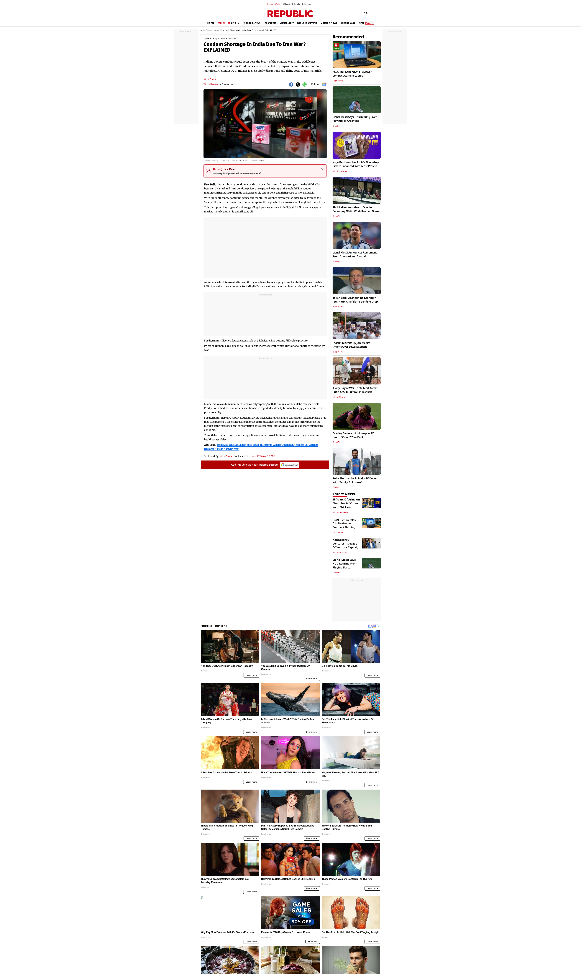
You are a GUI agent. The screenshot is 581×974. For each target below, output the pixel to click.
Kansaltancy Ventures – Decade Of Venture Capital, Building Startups (345, 545)
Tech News (338, 81)
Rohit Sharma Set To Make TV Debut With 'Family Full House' (355, 480)
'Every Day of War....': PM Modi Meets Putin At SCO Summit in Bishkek (355, 390)
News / (203, 30)
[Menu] (364, 14)
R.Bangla (296, 4)
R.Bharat (286, 4)
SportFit (336, 126)
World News (211, 84)
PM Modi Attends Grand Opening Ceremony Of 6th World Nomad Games (356, 209)
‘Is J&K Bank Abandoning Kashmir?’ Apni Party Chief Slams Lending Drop (355, 300)
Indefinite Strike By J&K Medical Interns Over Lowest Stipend (352, 345)
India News (338, 307)
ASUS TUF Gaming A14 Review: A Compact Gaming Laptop (352, 74)
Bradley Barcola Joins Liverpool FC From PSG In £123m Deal (353, 435)
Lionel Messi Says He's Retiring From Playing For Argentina (355, 119)
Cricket (336, 487)
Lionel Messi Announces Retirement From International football (355, 254)
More (367, 23)
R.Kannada (306, 4)
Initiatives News (340, 171)
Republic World (273, 4)
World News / (213, 30)
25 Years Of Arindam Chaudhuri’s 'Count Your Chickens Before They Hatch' (346, 505)
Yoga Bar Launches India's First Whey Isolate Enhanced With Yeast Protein (356, 164)
